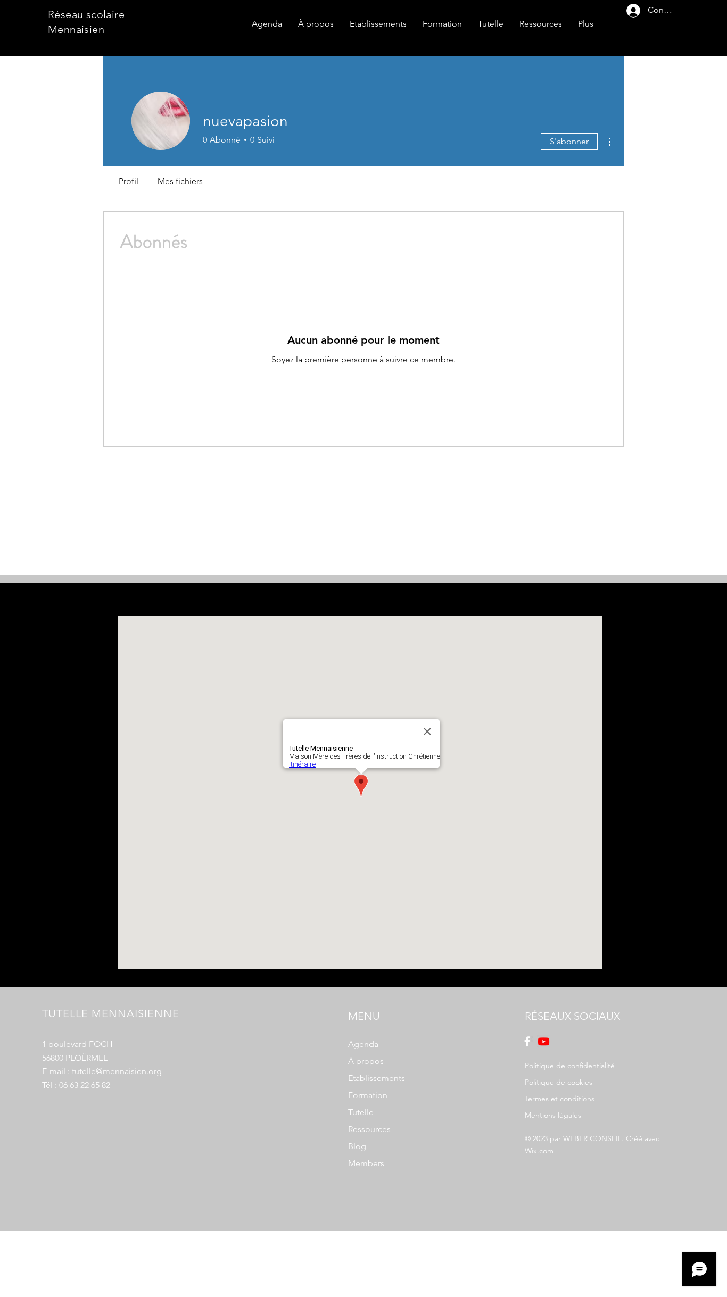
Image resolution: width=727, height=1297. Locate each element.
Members (366, 1163)
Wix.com (539, 1150)
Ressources (369, 1129)
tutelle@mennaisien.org (117, 1071)
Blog (357, 1146)
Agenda (363, 1044)
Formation (367, 1095)
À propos (366, 1061)
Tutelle (361, 1112)
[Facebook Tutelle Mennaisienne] (527, 1041)
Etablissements (376, 1078)
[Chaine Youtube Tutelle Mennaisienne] (543, 1041)
